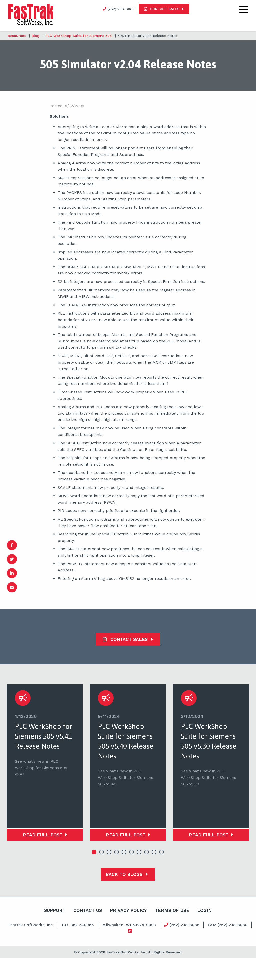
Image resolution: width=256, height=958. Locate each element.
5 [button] (124, 852)
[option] (45, 762)
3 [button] (109, 852)
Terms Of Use (172, 910)
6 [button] (131, 852)
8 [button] (146, 852)
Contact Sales (129, 639)
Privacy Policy (128, 910)
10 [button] (161, 852)
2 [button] (101, 852)
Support (55, 910)
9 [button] (154, 852)
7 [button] (139, 852)
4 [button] (116, 852)
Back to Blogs (125, 874)
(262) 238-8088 (184, 924)
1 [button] (94, 852)
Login (204, 910)
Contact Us (88, 910)
